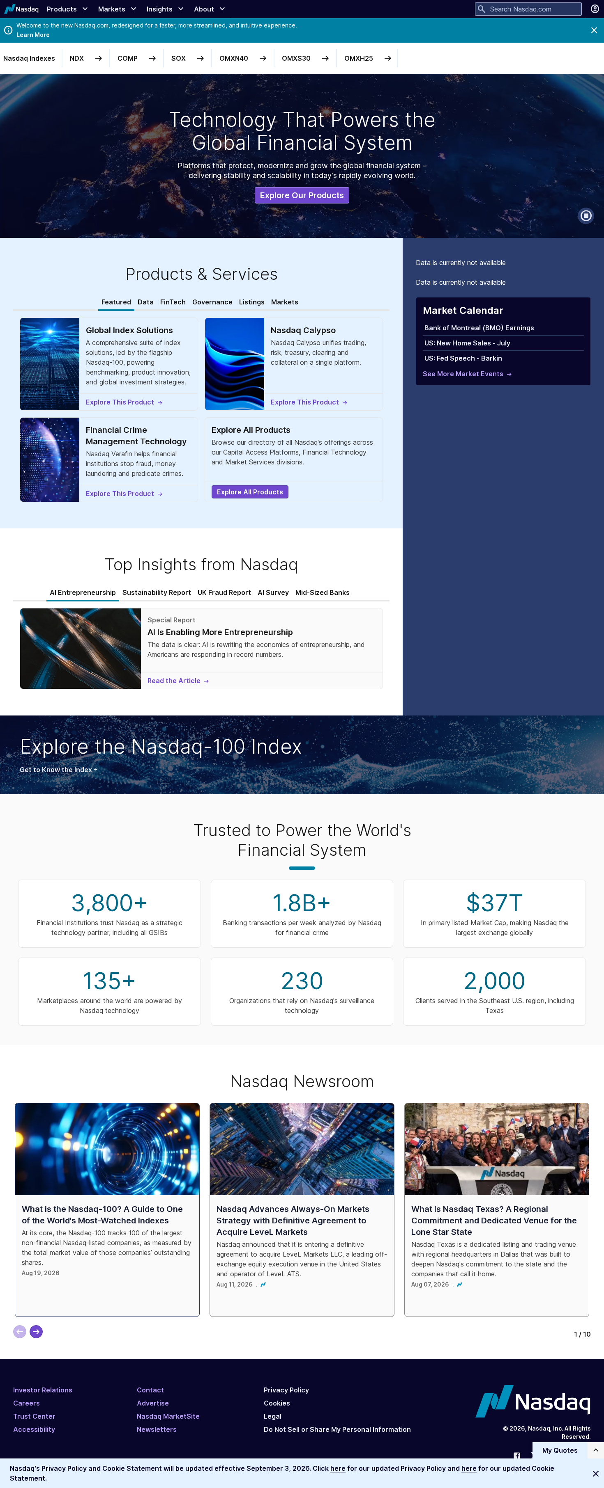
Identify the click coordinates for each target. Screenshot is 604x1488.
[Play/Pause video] (586, 216)
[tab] (116, 302)
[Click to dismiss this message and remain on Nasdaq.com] (596, 1473)
